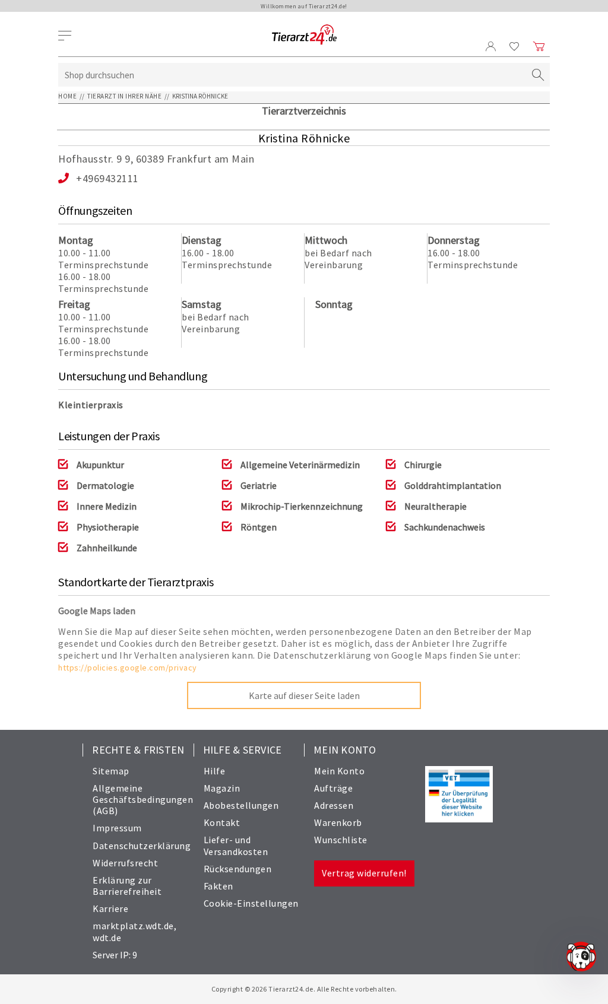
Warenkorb (338, 822)
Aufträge (333, 788)
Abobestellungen (241, 805)
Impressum (117, 828)
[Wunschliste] (514, 46)
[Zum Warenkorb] (539, 46)
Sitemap (111, 771)
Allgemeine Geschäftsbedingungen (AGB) (143, 799)
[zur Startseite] (304, 35)
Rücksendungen (238, 869)
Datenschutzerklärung (142, 846)
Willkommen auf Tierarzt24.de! (304, 6)
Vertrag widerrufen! (364, 873)
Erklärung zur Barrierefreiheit (127, 885)
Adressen (333, 805)
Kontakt (222, 822)
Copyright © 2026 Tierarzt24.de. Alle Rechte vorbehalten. (304, 988)
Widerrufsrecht (125, 863)
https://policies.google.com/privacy (127, 667)
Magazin (222, 788)
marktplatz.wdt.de (133, 926)
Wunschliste (341, 840)
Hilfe (215, 771)
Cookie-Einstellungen (251, 903)
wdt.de (107, 937)
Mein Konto (339, 771)
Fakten (218, 886)
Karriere (110, 908)
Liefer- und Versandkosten (236, 845)
